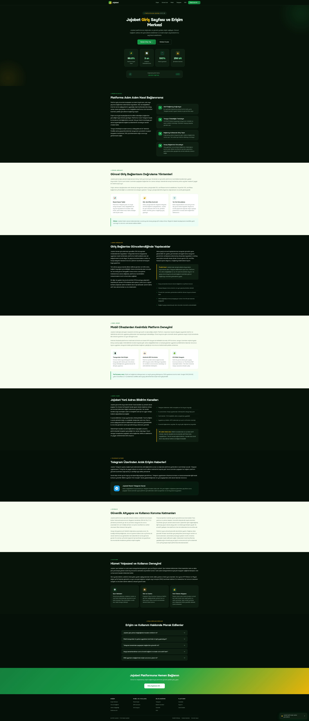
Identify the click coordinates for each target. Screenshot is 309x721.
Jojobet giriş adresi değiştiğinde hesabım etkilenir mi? (141, 633)
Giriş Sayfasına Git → (154, 686)
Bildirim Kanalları (160, 704)
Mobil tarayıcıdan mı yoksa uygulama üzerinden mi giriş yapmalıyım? (145, 639)
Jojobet (114, 2)
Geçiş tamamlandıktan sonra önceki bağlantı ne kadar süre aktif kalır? (146, 651)
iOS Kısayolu (136, 707)
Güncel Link (165, 2)
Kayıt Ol (180, 704)
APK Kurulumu (136, 704)
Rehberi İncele (164, 42)
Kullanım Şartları (186, 718)
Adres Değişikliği (115, 707)
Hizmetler (180, 702)
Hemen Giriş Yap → (146, 42)
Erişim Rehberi (114, 702)
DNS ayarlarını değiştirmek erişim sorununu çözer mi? (141, 658)
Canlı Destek (181, 707)
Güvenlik (158, 707)
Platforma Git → (194, 2)
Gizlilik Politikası (176, 718)
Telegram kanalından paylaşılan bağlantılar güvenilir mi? (141, 645)
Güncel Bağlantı (115, 704)
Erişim (157, 2)
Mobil (172, 2)
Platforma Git (114, 710)
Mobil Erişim (136, 702)
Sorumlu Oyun (194, 718)
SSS (185, 2)
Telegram (178, 2)
